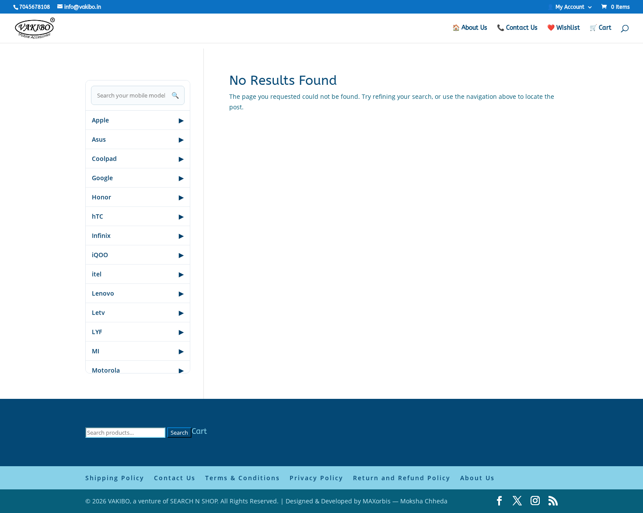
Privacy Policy (316, 478)
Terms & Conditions (242, 478)
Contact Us (175, 478)
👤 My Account (565, 7)
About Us (477, 478)
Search (179, 432)
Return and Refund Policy (402, 478)
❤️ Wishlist (563, 28)
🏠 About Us (469, 28)
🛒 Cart (601, 28)
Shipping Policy (114, 478)
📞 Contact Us (517, 28)
